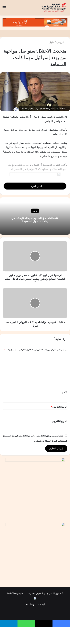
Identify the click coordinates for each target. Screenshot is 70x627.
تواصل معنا (30, 604)
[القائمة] (4, 9)
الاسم (63, 392)
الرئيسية (60, 42)
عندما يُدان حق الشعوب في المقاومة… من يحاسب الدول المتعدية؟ (35, 219)
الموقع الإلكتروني (59, 421)
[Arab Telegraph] (54, 7)
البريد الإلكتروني (59, 406)
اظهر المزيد (36, 186)
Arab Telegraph (15, 593)
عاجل (51, 42)
